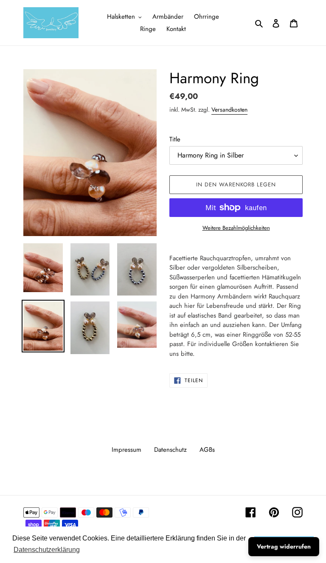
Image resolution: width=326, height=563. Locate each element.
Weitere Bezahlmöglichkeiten (236, 228)
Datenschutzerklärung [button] (47, 549)
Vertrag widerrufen (284, 546)
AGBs (207, 449)
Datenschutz (170, 449)
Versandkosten (229, 109)
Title (174, 139)
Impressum (126, 449)
